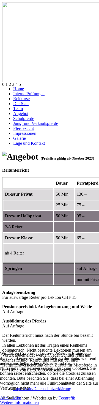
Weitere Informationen (19, 402)
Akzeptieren (10, 397)
